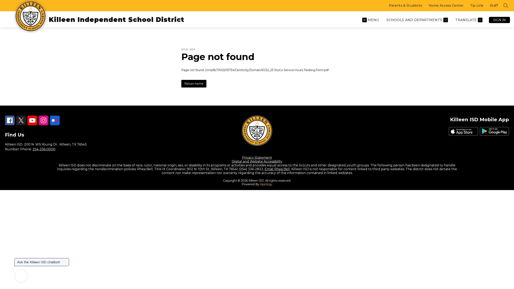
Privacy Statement (257, 158)
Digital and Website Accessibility (257, 161)
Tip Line (476, 5)
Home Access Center (446, 5)
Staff (494, 5)
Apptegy (266, 184)
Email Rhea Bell (277, 169)
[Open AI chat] (21, 276)
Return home (193, 83)
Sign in (499, 20)
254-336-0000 (44, 149)
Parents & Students (405, 5)
